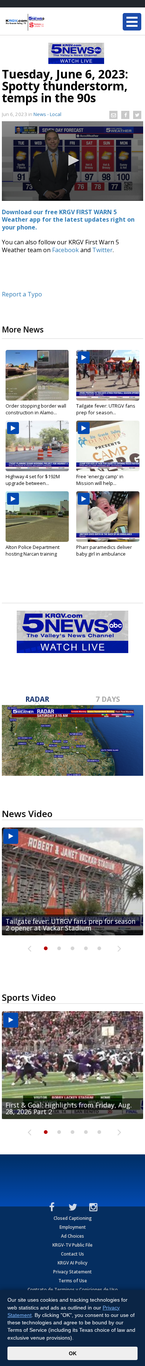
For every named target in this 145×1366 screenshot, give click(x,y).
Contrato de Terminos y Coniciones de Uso (73, 1289)
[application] (72, 161)
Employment (72, 1227)
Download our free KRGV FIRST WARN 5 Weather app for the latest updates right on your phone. (68, 219)
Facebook (65, 250)
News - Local (47, 114)
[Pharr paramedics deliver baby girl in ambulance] (107, 516)
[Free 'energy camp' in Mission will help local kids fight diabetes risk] (107, 446)
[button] (72, 160)
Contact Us (72, 1254)
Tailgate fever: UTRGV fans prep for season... (105, 409)
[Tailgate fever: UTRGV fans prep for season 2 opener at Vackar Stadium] (107, 375)
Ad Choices (72, 1236)
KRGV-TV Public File (72, 1245)
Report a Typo (22, 294)
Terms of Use (72, 1280)
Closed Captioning (73, 1218)
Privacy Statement (72, 1272)
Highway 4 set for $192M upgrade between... (33, 479)
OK (73, 1353)
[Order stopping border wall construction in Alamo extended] (37, 375)
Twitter (102, 250)
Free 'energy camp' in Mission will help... (99, 479)
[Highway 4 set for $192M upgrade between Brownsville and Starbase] (37, 446)
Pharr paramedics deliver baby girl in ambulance (104, 550)
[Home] (50, 22)
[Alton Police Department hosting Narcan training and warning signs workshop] (37, 516)
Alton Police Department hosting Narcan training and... (32, 554)
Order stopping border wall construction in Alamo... (36, 409)
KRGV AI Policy (72, 1263)
